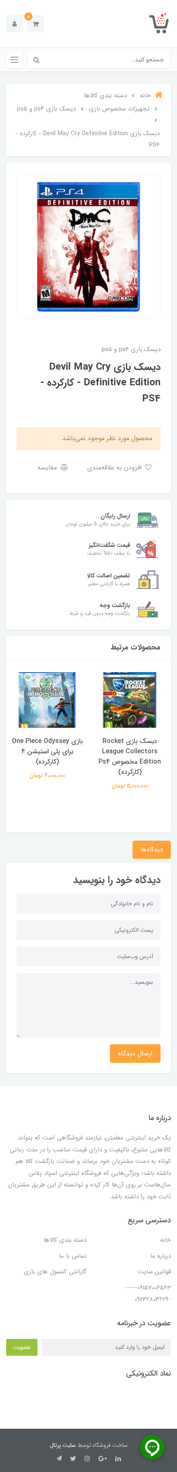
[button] (35, 23)
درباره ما (160, 1256)
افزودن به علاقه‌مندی (115, 467)
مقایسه (48, 467)
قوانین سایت (154, 1272)
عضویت (22, 1347)
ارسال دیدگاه (135, 1053)
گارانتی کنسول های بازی (55, 1272)
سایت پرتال (63, 1445)
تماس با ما (72, 1256)
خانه (165, 1240)
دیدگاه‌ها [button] (152, 850)
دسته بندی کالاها (65, 1240)
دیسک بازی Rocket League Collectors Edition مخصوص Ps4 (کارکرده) (129, 756)
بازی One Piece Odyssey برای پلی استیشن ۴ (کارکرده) (47, 751)
